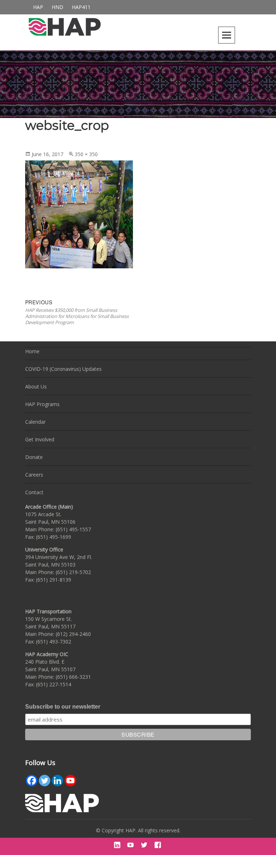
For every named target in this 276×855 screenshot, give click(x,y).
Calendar (35, 421)
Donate (34, 457)
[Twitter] (44, 780)
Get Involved (39, 439)
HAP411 (81, 7)
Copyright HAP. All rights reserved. (141, 830)
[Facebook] (31, 780)
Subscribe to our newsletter (62, 707)
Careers (34, 474)
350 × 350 (86, 154)
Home (32, 351)
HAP (38, 7)
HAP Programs (42, 404)
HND (57, 7)
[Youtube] (70, 780)
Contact (34, 492)
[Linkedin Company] (57, 780)
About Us (36, 386)
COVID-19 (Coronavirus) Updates (63, 368)
